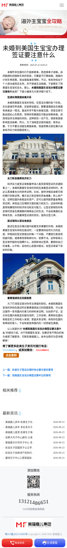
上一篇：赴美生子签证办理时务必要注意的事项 (28, 370)
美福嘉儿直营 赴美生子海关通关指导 (20, 432)
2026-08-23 (58, 422)
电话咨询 (19, 543)
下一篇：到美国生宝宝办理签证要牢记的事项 (27, 375)
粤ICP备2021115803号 (16, 534)
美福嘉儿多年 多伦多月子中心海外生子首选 (20, 427)
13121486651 (9, 350)
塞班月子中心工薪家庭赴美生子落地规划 (20, 458)
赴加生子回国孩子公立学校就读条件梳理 (20, 447)
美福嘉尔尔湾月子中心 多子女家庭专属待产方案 (20, 442)
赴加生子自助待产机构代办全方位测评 (20, 453)
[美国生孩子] (33, 525)
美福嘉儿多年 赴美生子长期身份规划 (20, 422)
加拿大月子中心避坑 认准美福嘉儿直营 (20, 437)
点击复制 (11, 355)
